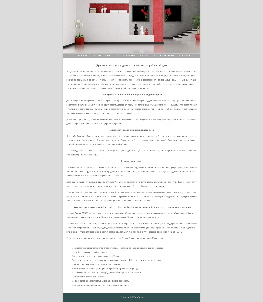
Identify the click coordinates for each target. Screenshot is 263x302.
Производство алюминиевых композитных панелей (96, 264)
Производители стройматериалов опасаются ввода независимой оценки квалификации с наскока (117, 248)
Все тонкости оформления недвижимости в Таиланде (97, 256)
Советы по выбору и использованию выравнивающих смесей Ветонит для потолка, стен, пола (116, 260)
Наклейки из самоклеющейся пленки (89, 252)
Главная (82, 55)
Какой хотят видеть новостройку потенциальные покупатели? (101, 285)
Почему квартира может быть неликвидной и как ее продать (100, 281)
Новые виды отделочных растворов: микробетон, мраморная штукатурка (106, 268)
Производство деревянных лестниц (88, 277)
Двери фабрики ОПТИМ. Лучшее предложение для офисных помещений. (106, 272)
